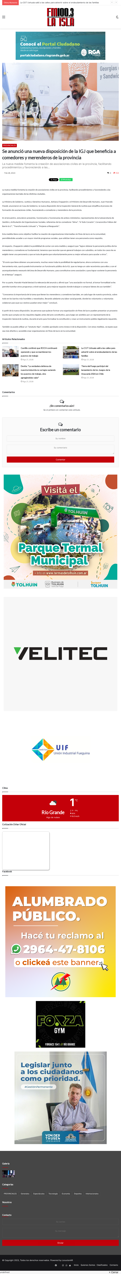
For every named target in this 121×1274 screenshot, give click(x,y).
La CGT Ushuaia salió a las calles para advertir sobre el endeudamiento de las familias (99, 352)
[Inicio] (60, 17)
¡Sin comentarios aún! (62, 405)
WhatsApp (66, 179)
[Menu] (3, 18)
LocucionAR (67, 1260)
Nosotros (7, 1202)
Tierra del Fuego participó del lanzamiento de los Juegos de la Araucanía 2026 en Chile (95, 370)
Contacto (7, 1215)
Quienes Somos (88, 1265)
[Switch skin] (117, 18)
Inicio (76, 1265)
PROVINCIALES (9, 145)
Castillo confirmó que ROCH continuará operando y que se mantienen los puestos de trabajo (39, 352)
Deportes (78, 1194)
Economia (66, 1194)
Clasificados (102, 1265)
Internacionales (92, 1194)
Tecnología (53, 1194)
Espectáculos (38, 1194)
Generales (25, 1194)
